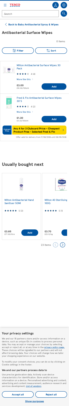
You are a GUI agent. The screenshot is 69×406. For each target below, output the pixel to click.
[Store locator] (64, 5)
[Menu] (5, 5)
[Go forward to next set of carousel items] (62, 244)
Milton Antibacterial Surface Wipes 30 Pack (38, 66)
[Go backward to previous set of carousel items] (55, 244)
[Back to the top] (36, 151)
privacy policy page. (54, 347)
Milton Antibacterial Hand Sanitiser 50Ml (19, 201)
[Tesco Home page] (15, 5)
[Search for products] (64, 13)
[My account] (55, 5)
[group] (21, 206)
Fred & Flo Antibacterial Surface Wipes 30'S (39, 99)
